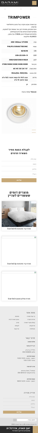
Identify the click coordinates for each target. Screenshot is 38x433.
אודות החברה (31, 319)
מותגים (17, 316)
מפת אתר (30, 312)
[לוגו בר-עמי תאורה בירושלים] (10, 3)
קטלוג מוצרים (26, 9)
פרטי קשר (19, 339)
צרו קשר (16, 329)
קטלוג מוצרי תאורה (29, 323)
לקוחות (17, 326)
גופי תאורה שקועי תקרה (13, 9)
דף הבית (33, 9)
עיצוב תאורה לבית (14, 319)
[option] (19, 113)
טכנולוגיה (32, 329)
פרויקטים (32, 326)
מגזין (17, 323)
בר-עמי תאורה (31, 316)
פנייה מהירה (29, 392)
